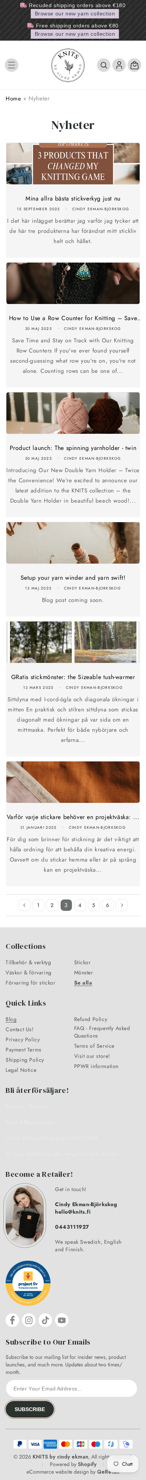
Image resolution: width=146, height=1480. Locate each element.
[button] (11, 65)
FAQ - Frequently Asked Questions (102, 1031)
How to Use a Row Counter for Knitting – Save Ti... (73, 318)
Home (13, 98)
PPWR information (96, 1066)
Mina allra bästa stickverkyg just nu (73, 198)
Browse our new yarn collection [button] (75, 14)
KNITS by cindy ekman (60, 1456)
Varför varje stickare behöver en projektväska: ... (73, 817)
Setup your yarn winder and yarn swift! (73, 577)
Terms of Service (94, 1046)
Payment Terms (24, 1049)
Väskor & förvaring (29, 972)
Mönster (83, 972)
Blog (11, 1019)
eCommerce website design (58, 1471)
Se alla (83, 982)
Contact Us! (20, 1029)
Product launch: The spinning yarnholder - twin (73, 448)
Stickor (82, 962)
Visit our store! (92, 1056)
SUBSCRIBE (30, 1409)
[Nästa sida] (122, 905)
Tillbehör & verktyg (28, 962)
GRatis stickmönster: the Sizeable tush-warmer (73, 677)
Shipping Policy (25, 1060)
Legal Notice (21, 1070)
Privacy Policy (23, 1039)
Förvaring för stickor (31, 982)
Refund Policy (90, 1019)
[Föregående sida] (25, 905)
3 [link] (66, 905)
